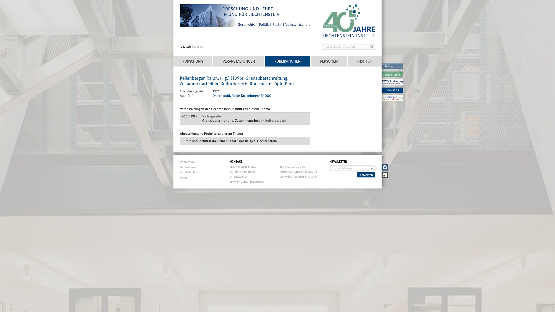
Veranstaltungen (239, 61)
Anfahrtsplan (188, 172)
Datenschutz (188, 167)
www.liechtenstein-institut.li (298, 177)
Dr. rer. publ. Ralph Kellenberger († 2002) (242, 96)
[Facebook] (385, 167)
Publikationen (287, 61)
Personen (329, 61)
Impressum (187, 162)
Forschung (193, 61)
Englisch (199, 46)
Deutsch (186, 46)
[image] (349, 20)
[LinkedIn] (385, 175)
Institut (364, 61)
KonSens (392, 90)
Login (183, 177)
